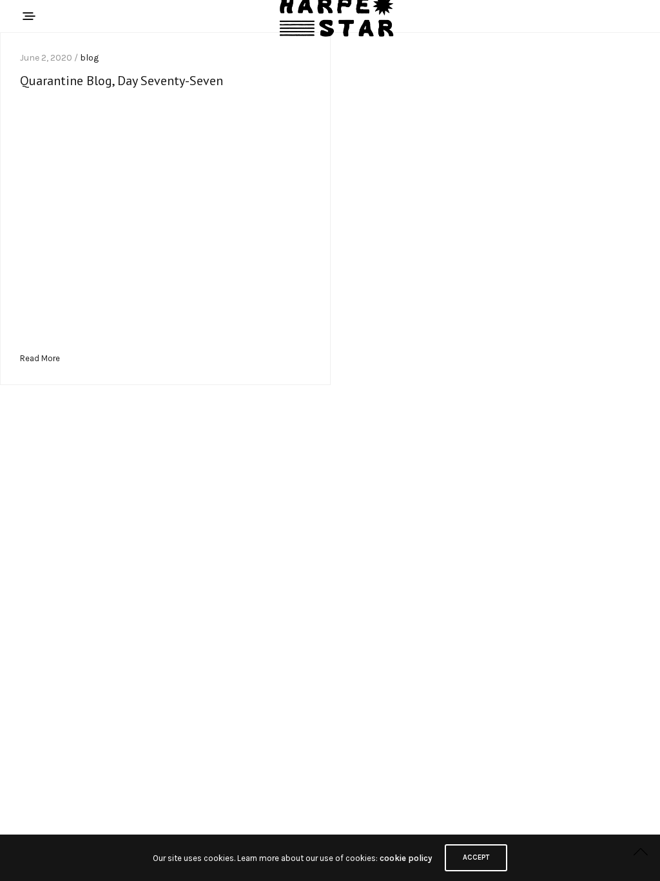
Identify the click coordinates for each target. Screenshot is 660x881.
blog (89, 57)
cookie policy (406, 858)
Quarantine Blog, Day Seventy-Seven (121, 80)
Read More (40, 358)
